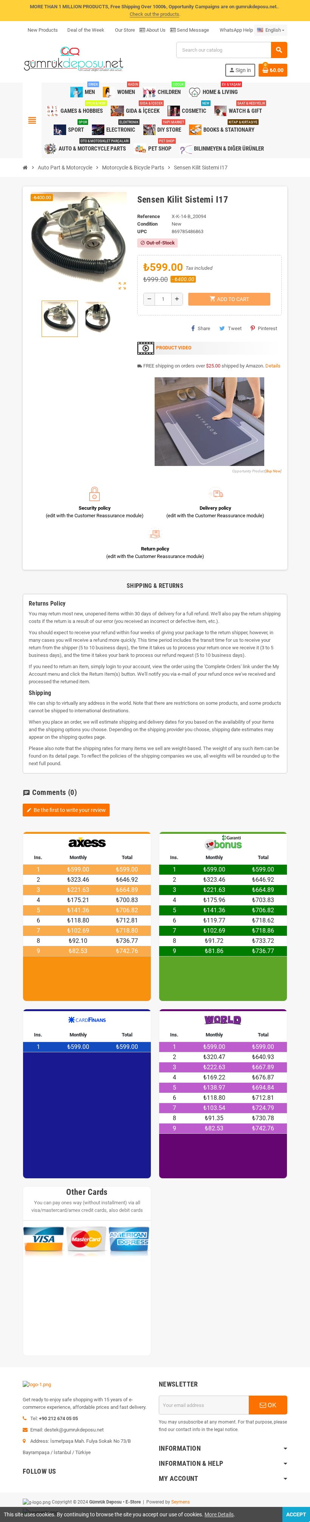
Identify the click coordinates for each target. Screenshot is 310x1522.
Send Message (192, 30)
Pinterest (267, 328)
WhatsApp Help (236, 30)
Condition (147, 224)
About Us (155, 30)
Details (273, 366)
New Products (43, 30)
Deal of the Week (85, 30)
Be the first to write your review (66, 810)
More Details (219, 1514)
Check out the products (154, 14)
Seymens (180, 1502)
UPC (142, 231)
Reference (148, 216)
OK (271, 1405)
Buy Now (273, 471)
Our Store (124, 30)
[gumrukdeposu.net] (74, 58)
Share (204, 328)
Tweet (235, 328)
